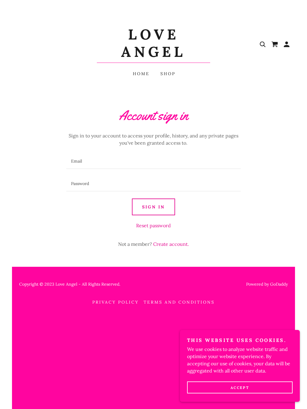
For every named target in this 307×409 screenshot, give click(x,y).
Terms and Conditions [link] (179, 302)
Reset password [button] (153, 225)
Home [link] (141, 73)
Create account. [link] (171, 244)
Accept (240, 387)
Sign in (153, 207)
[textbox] (153, 161)
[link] (153, 55)
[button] (287, 44)
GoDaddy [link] (279, 284)
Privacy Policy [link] (115, 302)
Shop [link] (167, 73)
